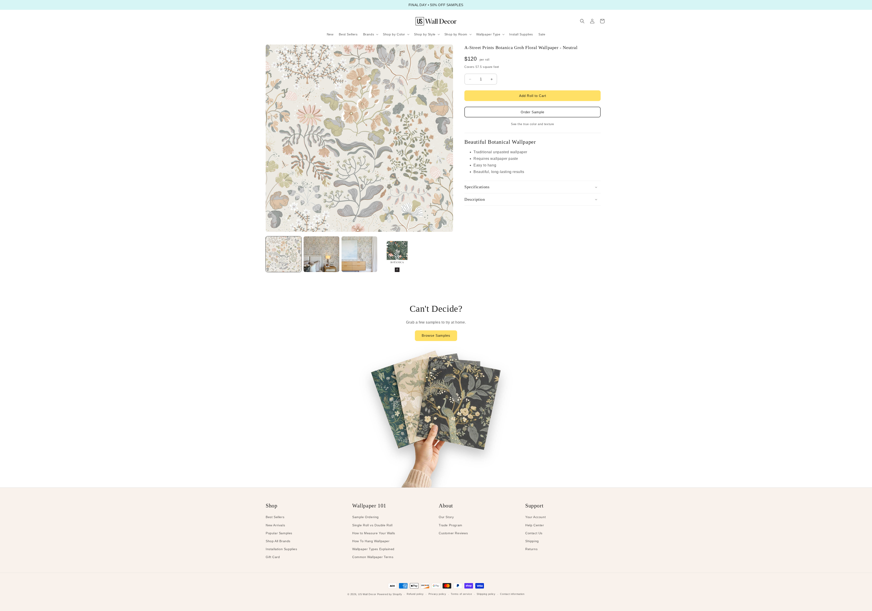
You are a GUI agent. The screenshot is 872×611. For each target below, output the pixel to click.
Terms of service (461, 594)
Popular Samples (279, 533)
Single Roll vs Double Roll (372, 525)
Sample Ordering (365, 517)
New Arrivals (275, 525)
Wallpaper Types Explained (373, 549)
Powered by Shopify (389, 594)
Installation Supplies (281, 549)
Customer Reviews (453, 533)
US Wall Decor (367, 594)
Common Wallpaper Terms (372, 557)
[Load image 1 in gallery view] (283, 254)
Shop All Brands (278, 541)
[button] (370, 34)
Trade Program (450, 525)
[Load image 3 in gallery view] (359, 254)
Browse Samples (436, 335)
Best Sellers (275, 517)
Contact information (512, 594)
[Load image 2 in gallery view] (321, 254)
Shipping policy (486, 594)
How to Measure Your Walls (373, 533)
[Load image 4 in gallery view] (397, 254)
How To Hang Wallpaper (371, 541)
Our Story (446, 517)
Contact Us (534, 533)
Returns (531, 549)
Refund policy (415, 594)
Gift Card (273, 557)
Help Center (534, 525)
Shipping (532, 541)
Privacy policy (437, 594)
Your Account (535, 517)
